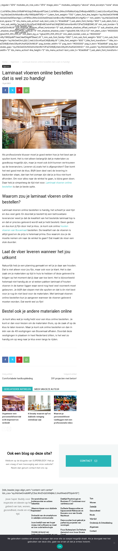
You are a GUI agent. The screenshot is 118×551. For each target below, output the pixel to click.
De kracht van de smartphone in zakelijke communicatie (44, 516)
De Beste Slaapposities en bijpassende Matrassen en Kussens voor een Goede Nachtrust (72, 512)
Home (5, 62)
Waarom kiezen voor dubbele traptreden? (44, 509)
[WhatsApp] (26, 90)
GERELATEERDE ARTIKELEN (17, 389)
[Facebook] (5, 90)
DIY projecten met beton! (64, 378)
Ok (59, 546)
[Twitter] (12, 90)
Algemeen (14, 62)
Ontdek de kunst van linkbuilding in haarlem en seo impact (44, 534)
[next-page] (9, 429)
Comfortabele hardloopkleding (17, 378)
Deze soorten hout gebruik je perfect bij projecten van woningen (73, 522)
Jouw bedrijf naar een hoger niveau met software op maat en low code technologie (44, 525)
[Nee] (114, 542)
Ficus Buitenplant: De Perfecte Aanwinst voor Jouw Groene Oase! (73, 532)
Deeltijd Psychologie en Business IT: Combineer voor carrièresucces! (73, 501)
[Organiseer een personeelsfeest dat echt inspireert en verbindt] (13, 403)
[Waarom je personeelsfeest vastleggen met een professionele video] (65, 403)
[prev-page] (4, 429)
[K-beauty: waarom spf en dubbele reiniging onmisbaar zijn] (39, 403)
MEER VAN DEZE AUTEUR (46, 389)
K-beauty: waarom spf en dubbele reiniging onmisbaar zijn (39, 416)
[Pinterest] (19, 90)
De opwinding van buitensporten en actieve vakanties (41, 501)
